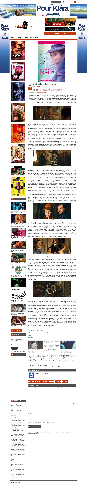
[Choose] (18, 59)
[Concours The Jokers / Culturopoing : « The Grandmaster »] (60, 29)
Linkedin (52, 381)
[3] (73, 269)
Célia (12, 414)
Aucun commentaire (31, 92)
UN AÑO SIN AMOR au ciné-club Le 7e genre (18, 250)
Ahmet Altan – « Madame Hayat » (67, 349)
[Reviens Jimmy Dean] (18, 80)
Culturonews (20, 1)
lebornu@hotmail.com (47, 360)
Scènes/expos (34, 38)
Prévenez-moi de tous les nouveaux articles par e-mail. (40, 423)
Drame (36, 90)
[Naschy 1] (18, 142)
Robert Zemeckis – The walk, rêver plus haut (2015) (38, 365)
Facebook (31, 381)
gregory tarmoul (14, 409)
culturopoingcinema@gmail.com (66, 360)
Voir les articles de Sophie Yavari (42, 373)
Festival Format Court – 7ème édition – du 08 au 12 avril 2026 (18, 288)
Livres (26, 38)
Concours (26, 1)
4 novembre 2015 (58, 89)
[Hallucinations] (18, 101)
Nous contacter (45, 1)
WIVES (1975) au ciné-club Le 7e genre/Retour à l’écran (17, 326)
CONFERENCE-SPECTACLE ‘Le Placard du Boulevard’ (18, 238)
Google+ (45, 381)
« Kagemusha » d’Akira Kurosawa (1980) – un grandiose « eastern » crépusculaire (60, 366)
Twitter (38, 381)
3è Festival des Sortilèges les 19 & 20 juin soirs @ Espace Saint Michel (18, 276)
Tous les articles (13, 1)
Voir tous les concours (60, 33)
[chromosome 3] (18, 121)
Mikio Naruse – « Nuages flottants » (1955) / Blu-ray (18, 313)
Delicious (66, 381)
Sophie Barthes (38, 89)
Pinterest (59, 381)
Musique (19, 38)
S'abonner (14, 348)
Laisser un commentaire (41, 92)
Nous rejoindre (56, 2)
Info (63, 2)
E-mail (53, 406)
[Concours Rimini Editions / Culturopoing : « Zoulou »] (60, 20)
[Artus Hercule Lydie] (18, 163)
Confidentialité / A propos (35, 1)
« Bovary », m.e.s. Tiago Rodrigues (35, 349)
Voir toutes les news (16, 330)
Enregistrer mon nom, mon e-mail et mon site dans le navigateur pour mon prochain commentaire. (48, 420)
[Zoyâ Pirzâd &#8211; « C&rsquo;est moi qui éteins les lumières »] (52, 347)
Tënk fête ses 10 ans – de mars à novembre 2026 (17, 301)
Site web (29, 413)
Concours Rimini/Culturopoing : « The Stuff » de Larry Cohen (18, 446)
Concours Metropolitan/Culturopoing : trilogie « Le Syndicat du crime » (17, 461)
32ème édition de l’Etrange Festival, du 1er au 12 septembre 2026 (18, 211)
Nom (29, 406)
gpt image (13, 454)
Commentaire (31, 390)
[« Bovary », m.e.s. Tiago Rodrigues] (35, 345)
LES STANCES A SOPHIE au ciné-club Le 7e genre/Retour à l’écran (18, 263)
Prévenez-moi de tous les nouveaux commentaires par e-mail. (42, 422)
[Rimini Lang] (18, 175)
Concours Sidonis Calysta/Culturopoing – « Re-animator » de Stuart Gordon (18, 405)
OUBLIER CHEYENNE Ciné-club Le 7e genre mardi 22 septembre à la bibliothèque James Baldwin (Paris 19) (18, 225)
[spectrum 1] (18, 195)
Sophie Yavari (37, 86)
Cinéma (13, 38)
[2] (41, 266)
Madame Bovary (47, 89)
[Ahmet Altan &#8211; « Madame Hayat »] (68, 345)
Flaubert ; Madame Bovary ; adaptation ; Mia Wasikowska (49, 90)
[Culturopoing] (24, 31)
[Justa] (43, 9)
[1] (35, 181)
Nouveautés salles (39, 87)
